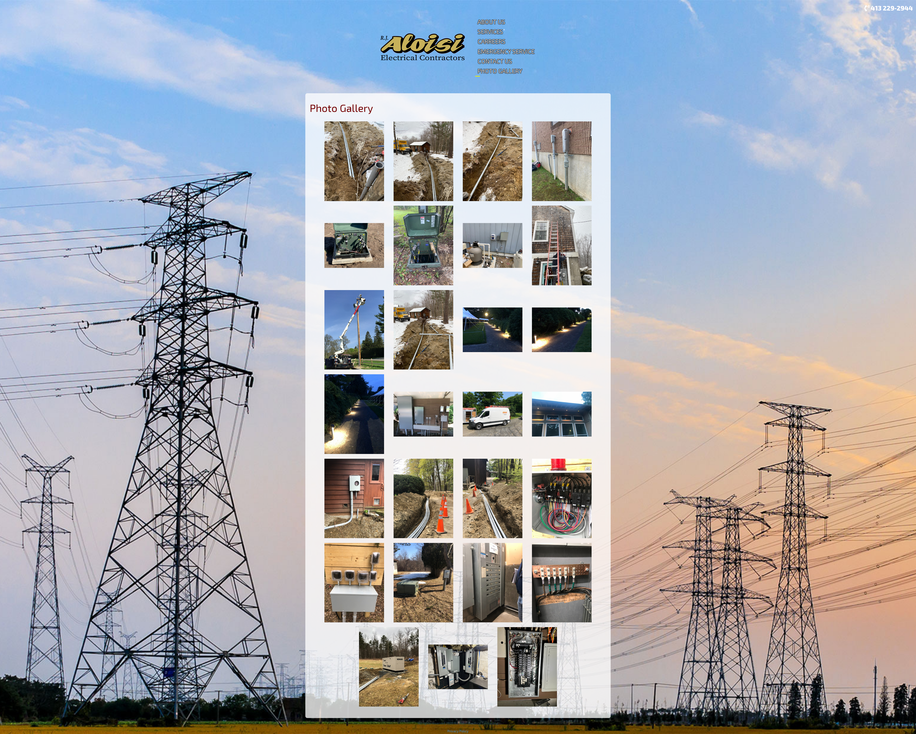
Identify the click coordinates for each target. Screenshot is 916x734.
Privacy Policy (458, 731)
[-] (354, 160)
